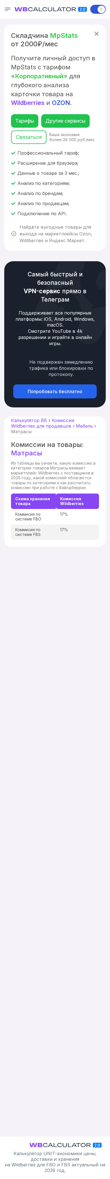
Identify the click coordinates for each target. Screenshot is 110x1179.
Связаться (29, 137)
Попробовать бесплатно (55, 391)
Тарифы (24, 121)
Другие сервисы (65, 121)
